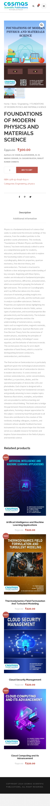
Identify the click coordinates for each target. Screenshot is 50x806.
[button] (41, 25)
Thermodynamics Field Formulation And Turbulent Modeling (25, 602)
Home (6, 104)
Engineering (23, 104)
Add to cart (26, 170)
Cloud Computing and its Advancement (25, 757)
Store (13, 104)
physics (31, 184)
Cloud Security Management (25, 679)
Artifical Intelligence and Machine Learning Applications (25, 523)
